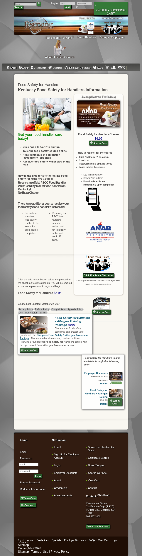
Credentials (39, 68)
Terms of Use (39, 551)
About (25, 68)
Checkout (29, 505)
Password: (26, 458)
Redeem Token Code (32, 488)
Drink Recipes (96, 465)
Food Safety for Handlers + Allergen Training (96, 393)
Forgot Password (30, 482)
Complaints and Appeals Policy (67, 309)
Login (68, 7)
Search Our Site (97, 472)
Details (104, 383)
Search (18, 7)
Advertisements (63, 495)
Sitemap (23, 545)
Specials (57, 68)
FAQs (100, 68)
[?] (77, 7)
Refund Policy (42, 309)
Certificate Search (98, 457)
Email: (23, 451)
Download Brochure (98, 526)
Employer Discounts (80, 68)
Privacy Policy (26, 309)
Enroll (13, 68)
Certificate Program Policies (33, 312)
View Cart (30, 498)
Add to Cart (100, 143)
